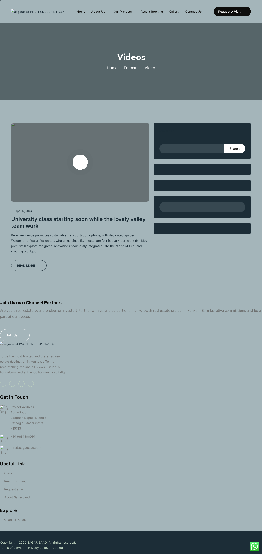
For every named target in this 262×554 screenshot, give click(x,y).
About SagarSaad (17, 497)
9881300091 (26, 436)
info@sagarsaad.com (26, 448)
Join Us (11, 335)
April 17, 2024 (23, 211)
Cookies (58, 548)
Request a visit (15, 489)
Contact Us (193, 11)
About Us (98, 11)
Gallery (174, 11)
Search (167, 130)
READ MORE (26, 265)
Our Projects (123, 11)
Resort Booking (152, 11)
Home (81, 11)
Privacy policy (38, 548)
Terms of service (12, 548)
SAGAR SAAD (37, 542)
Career (9, 473)
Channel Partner (16, 520)
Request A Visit (229, 11)
